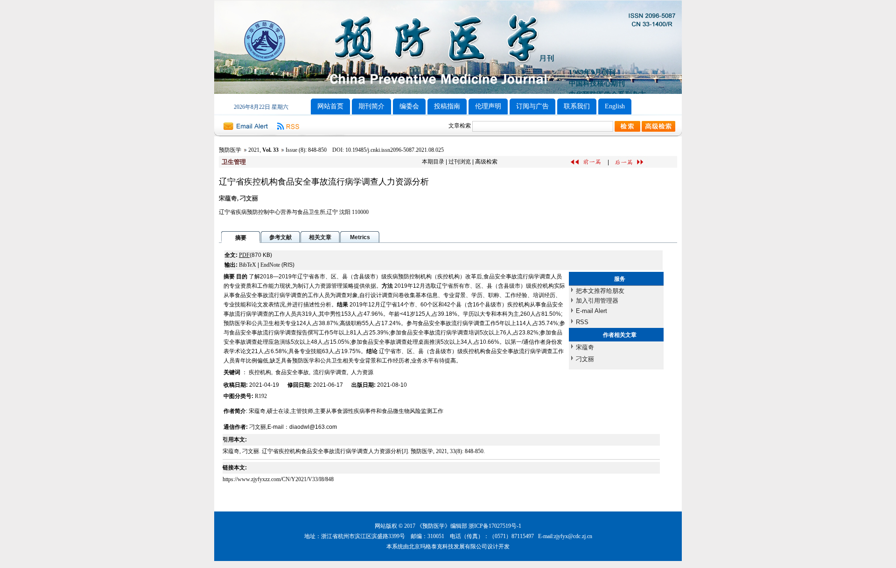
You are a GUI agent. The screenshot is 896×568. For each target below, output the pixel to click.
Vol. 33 (270, 150)
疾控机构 (260, 372)
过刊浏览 (459, 161)
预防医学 (230, 150)
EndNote (270, 265)
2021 (253, 150)
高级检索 (486, 161)
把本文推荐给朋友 (600, 290)
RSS (582, 322)
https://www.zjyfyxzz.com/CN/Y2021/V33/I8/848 (278, 479)
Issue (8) (295, 150)
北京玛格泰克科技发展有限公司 (448, 546)
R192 (261, 396)
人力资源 (362, 372)
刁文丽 (585, 358)
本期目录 (433, 161)
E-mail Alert (591, 310)
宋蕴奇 (585, 347)
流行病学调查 (330, 372)
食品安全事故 (292, 372)
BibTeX (247, 265)
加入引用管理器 (597, 300)
